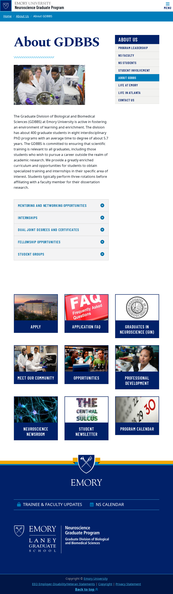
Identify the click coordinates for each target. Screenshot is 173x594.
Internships (28, 217)
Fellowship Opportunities (39, 241)
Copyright (105, 584)
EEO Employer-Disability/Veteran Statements (63, 584)
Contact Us (126, 100)
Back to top (85, 589)
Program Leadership (133, 48)
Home (7, 16)
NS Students (127, 63)
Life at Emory (128, 85)
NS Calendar (109, 505)
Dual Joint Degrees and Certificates (48, 229)
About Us (22, 16)
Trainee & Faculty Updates (52, 505)
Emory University (96, 579)
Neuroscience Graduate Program (39, 7)
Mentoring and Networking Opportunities (52, 205)
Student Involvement (134, 70)
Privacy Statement (128, 584)
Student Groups (31, 254)
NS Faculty (126, 55)
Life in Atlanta (129, 93)
